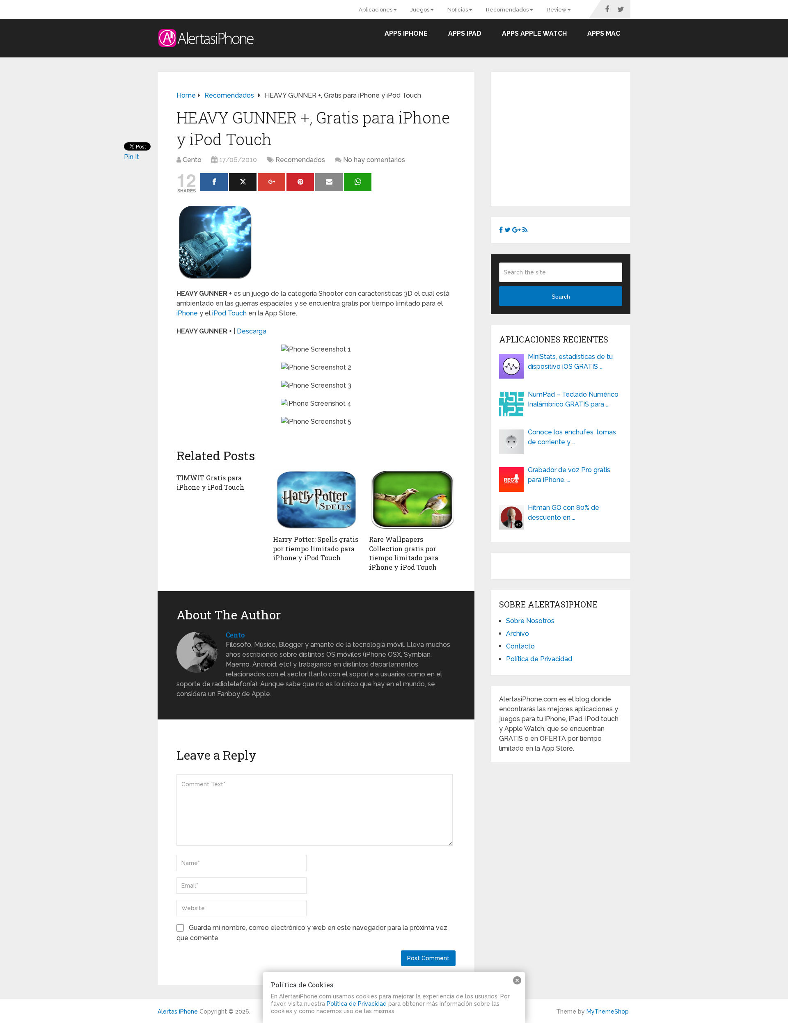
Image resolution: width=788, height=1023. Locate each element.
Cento (192, 160)
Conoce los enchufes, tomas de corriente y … (572, 437)
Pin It (131, 157)
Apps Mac (603, 33)
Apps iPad (464, 33)
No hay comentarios (374, 160)
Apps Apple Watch (534, 33)
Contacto (520, 646)
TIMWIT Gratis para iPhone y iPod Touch (210, 482)
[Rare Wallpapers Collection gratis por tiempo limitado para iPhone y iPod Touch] (412, 500)
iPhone (187, 313)
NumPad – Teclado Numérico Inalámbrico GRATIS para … (573, 399)
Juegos (420, 10)
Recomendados (508, 10)
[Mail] (329, 182)
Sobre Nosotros (530, 621)
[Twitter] (243, 182)
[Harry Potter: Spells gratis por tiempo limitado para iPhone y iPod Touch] (316, 500)
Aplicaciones (376, 10)
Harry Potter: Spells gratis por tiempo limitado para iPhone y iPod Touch (315, 548)
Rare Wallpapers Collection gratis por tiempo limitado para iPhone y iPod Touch (403, 553)
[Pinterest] (300, 182)
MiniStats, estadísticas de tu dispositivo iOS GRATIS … (570, 361)
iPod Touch (229, 313)
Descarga (251, 331)
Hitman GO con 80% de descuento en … (563, 512)
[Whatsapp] (357, 182)
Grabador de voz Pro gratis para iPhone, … (569, 475)
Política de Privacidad (539, 659)
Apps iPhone (406, 33)
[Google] (271, 182)
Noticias (458, 10)
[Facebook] (214, 182)
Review (557, 10)
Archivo (517, 633)
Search (561, 296)
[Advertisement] (568, 137)
